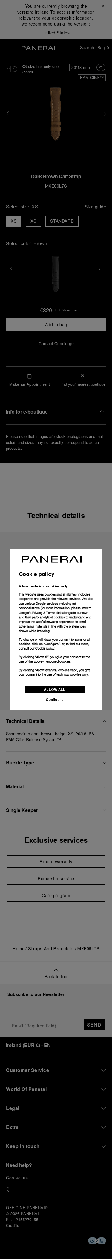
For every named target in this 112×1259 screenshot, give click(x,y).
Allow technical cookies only (43, 586)
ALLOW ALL (54, 689)
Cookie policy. (45, 648)
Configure (55, 699)
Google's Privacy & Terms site (40, 613)
